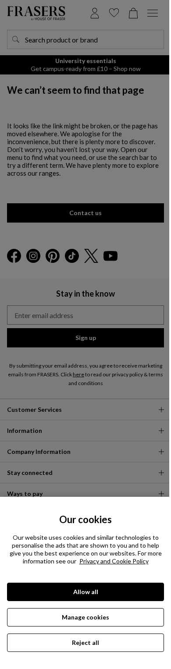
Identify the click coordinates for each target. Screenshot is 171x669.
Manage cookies (85, 617)
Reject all (85, 642)
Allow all (85, 591)
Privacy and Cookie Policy (114, 561)
